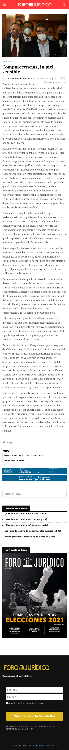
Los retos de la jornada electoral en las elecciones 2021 (32, 531)
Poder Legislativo (34, 455)
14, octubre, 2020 (40, 78)
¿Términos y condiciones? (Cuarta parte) (25, 513)
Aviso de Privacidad (48, 746)
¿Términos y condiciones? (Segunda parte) (26, 525)
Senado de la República (14, 460)
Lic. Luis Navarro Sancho (18, 78)
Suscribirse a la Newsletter (34, 716)
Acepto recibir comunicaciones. (26, 703)
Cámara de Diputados (13, 455)
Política (6, 62)
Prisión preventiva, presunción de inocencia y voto (29, 537)
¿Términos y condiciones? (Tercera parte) (25, 519)
